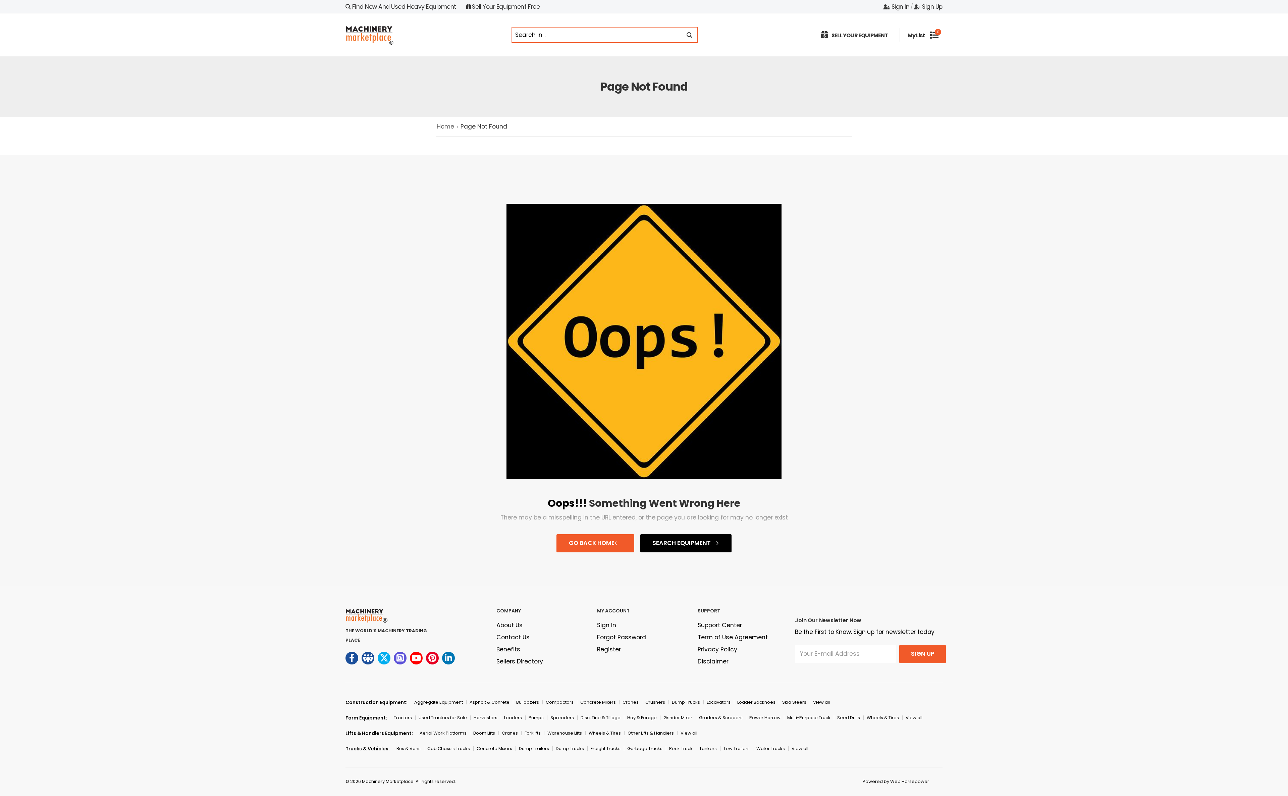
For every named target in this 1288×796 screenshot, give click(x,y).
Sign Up (932, 7)
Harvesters (485, 717)
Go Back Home (591, 543)
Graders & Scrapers (721, 717)
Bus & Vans (408, 748)
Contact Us (513, 637)
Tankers (708, 748)
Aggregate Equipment (438, 702)
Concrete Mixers (598, 702)
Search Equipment (681, 543)
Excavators (719, 702)
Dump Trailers (534, 748)
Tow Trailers (736, 748)
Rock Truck (681, 748)
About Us (509, 625)
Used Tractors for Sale (443, 717)
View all (821, 702)
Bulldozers (527, 702)
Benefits (508, 649)
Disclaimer (713, 661)
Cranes (631, 702)
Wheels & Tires (883, 717)
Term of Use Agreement (733, 637)
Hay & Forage (642, 717)
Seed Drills (848, 717)
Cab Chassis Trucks (448, 748)
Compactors (560, 702)
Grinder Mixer (677, 717)
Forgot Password (621, 637)
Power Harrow (765, 717)
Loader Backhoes (756, 702)
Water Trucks (770, 748)
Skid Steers (794, 702)
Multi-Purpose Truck (808, 717)
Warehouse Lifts (564, 733)
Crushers (655, 702)
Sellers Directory (519, 661)
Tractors (403, 717)
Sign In (900, 7)
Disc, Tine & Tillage (601, 717)
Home (445, 126)
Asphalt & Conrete (489, 702)
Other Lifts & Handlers (651, 733)
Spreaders (562, 717)
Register (609, 649)
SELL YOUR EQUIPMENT (859, 35)
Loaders (513, 717)
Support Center (720, 625)
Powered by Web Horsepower (896, 781)
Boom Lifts (484, 733)
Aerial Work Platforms (443, 733)
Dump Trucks (686, 702)
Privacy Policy (717, 649)
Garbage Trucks (644, 748)
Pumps (536, 717)
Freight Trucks (606, 748)
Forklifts (533, 733)
